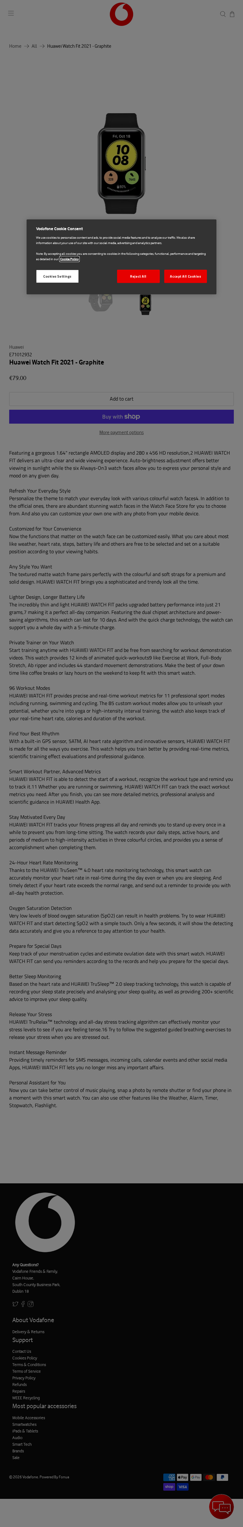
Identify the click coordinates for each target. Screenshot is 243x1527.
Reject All (138, 276)
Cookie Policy (69, 259)
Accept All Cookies (185, 276)
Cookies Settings (57, 276)
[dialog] (121, 257)
